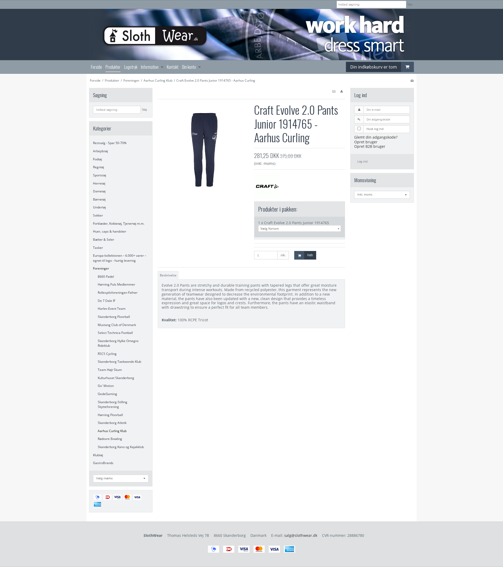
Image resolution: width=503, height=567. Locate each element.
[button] (333, 91)
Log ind (362, 161)
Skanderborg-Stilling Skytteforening (112, 404)
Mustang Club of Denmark (117, 325)
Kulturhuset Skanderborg (116, 378)
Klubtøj (98, 455)
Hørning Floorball (110, 415)
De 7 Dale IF (106, 300)
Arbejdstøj (100, 151)
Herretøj (99, 183)
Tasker (98, 247)
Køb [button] (310, 255)
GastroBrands (103, 463)
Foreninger (101, 268)
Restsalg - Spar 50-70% (110, 143)
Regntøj (98, 167)
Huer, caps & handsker (109, 231)
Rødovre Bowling (110, 439)
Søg (409, 4)
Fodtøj (97, 159)
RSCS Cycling (107, 353)
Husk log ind (375, 129)
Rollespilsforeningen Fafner (118, 292)
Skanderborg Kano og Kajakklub (121, 447)
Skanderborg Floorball (114, 316)
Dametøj (99, 191)
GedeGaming (107, 394)
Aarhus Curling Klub (112, 431)
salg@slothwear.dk (300, 535)
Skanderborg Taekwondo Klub (119, 361)
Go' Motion (106, 386)
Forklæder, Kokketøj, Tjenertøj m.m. (118, 223)
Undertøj (99, 207)
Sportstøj (99, 175)
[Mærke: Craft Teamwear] (267, 185)
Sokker (98, 215)
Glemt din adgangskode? (375, 137)
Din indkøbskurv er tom (373, 67)
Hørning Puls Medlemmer (116, 284)
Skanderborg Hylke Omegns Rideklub (118, 343)
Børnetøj (99, 199)
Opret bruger (366, 141)
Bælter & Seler (103, 239)
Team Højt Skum (110, 370)
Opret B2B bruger (369, 146)
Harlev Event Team (111, 308)
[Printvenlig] (412, 80)
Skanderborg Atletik (112, 423)
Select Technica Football (115, 332)
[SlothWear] (251, 34)
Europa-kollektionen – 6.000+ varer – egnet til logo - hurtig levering (119, 257)
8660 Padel (106, 276)
